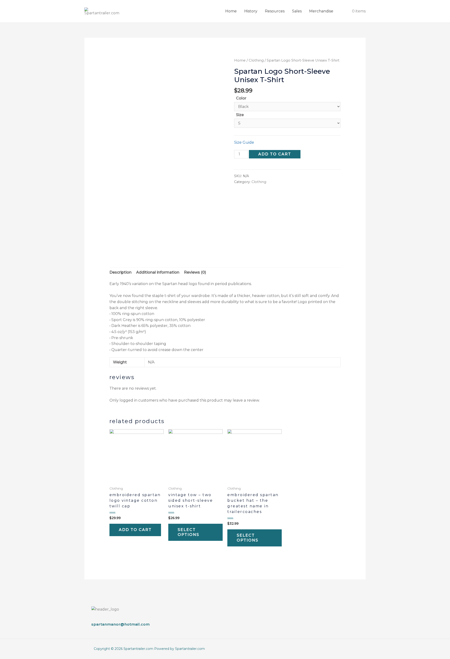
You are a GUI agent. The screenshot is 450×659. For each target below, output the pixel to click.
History (250, 11)
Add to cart (274, 154)
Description (120, 272)
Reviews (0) (195, 272)
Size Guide (244, 142)
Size (240, 115)
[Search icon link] (343, 11)
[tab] (120, 272)
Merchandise (321, 11)
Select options (188, 532)
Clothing (256, 60)
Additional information (157, 272)
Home (231, 11)
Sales (297, 11)
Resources (275, 11)
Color (241, 98)
